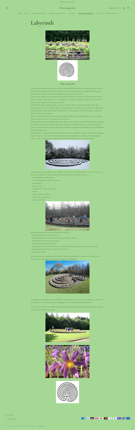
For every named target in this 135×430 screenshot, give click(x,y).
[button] (7, 8)
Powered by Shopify (21, 426)
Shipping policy (41, 426)
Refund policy (31, 426)
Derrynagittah (12, 426)
